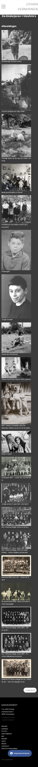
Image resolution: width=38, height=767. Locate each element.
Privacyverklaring (9, 748)
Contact (5, 746)
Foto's (4, 731)
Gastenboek (6, 734)
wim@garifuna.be (8, 717)
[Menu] (3, 6)
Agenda (4, 729)
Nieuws (4, 726)
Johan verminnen (28, 6)
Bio (2, 736)
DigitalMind (9, 759)
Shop (3, 741)
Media (3, 744)
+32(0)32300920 (7, 720)
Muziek (4, 739)
